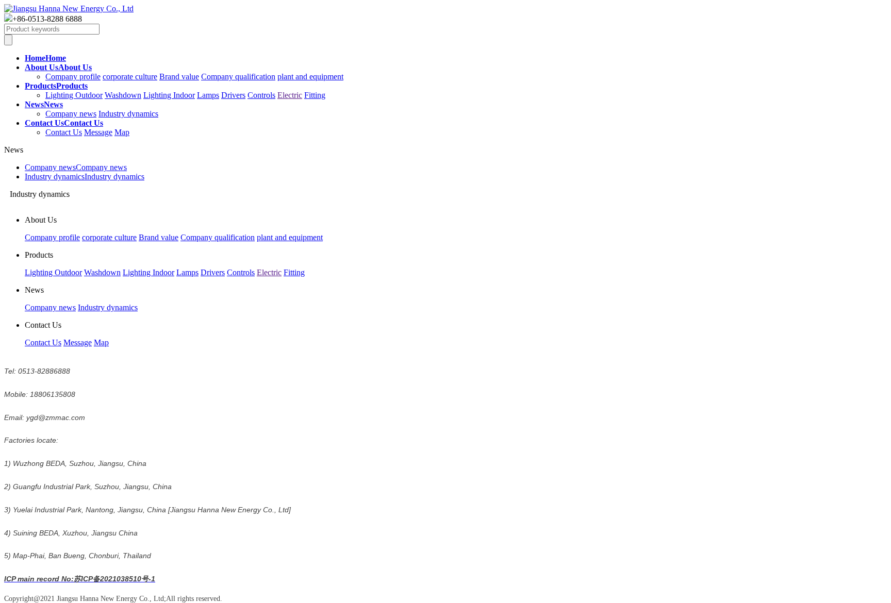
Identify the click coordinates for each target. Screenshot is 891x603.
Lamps (208, 95)
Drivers (233, 95)
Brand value (179, 76)
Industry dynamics (128, 113)
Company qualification (238, 76)
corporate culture (130, 76)
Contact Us (63, 132)
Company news (70, 113)
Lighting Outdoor (74, 95)
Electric (289, 95)
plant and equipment (310, 76)
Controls (261, 95)
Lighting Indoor (169, 95)
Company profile (73, 76)
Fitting (314, 95)
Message (98, 132)
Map (121, 132)
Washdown (123, 95)
